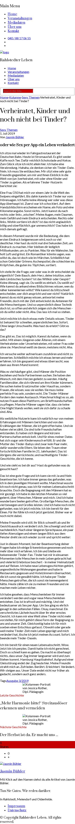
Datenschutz (17, 810)
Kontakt (13, 31)
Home (12, 14)
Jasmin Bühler (15, 137)
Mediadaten (16, 23)
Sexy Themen (9, 130)
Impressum (16, 806)
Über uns (15, 27)
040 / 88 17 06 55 (19, 38)
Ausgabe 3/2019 (17, 680)
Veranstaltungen (20, 18)
